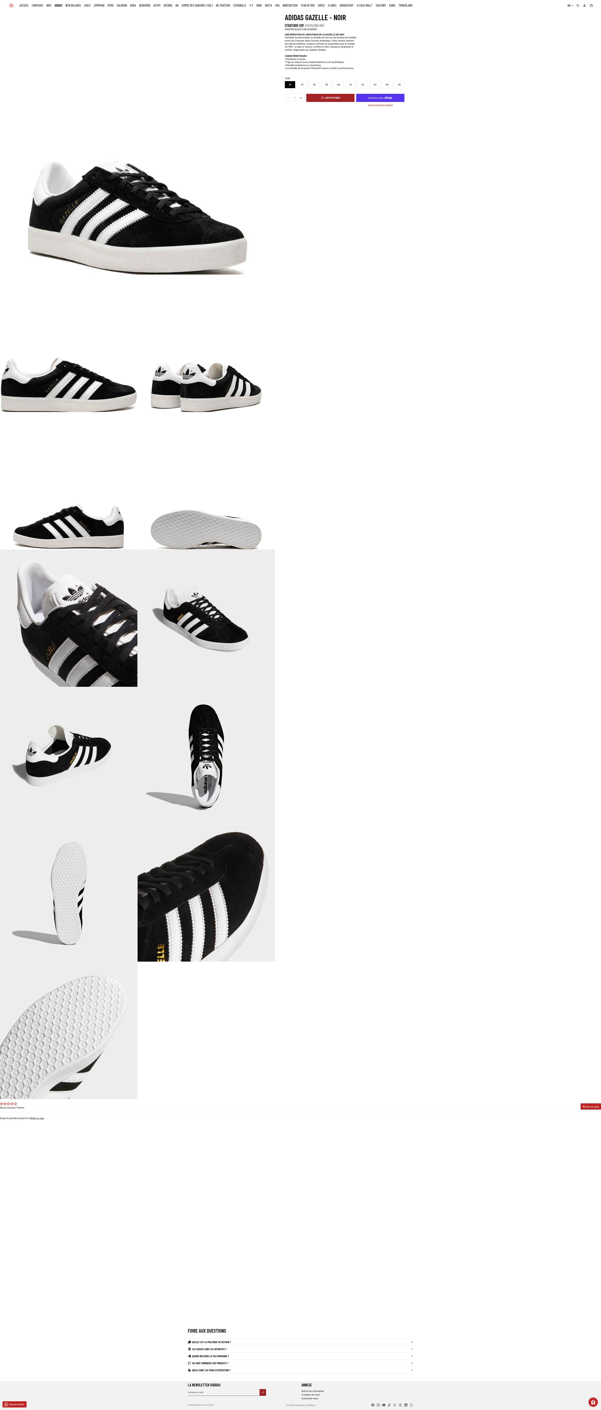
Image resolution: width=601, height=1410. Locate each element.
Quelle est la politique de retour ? (211, 1342)
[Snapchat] (411, 1405)
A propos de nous (310, 1394)
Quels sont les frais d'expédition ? (211, 1370)
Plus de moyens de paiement (380, 105)
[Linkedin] (406, 1405)
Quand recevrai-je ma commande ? (210, 1356)
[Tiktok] (389, 1405)
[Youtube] (384, 1405)
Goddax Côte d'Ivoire (204, 1405)
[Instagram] (378, 1405)
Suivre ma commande (312, 1391)
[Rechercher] (577, 5)
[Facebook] (373, 1405)
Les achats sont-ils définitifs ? (209, 1349)
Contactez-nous (309, 1398)
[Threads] (400, 1405)
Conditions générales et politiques (300, 1405)
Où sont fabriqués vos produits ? (210, 1363)
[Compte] (584, 5)
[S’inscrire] (262, 1392)
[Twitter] (395, 1405)
